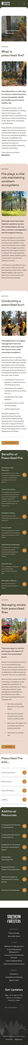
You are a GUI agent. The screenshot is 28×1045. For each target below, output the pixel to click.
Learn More (8, 747)
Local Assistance (10, 443)
